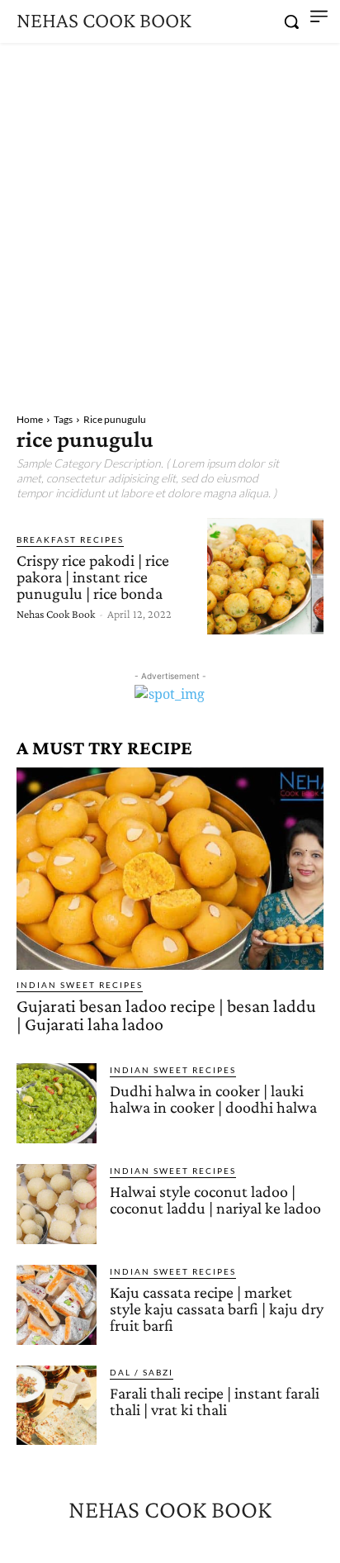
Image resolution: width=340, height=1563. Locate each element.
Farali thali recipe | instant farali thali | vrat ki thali (214, 1401)
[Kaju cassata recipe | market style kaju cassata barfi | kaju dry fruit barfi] (57, 1305)
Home (30, 419)
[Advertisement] (170, 221)
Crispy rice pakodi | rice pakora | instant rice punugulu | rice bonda (93, 576)
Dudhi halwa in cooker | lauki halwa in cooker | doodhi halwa (213, 1098)
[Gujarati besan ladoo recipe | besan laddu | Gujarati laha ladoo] (170, 869)
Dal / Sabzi (141, 1372)
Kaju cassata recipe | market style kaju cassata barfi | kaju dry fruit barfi (216, 1308)
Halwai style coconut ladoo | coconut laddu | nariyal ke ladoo (215, 1199)
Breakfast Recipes (70, 539)
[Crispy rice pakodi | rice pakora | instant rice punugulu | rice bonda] (265, 576)
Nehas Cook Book (56, 613)
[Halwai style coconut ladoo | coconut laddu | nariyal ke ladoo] (57, 1204)
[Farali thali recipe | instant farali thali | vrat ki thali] (57, 1406)
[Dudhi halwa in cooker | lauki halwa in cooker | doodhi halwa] (57, 1103)
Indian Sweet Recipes (80, 985)
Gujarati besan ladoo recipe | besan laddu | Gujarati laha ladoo (166, 1014)
